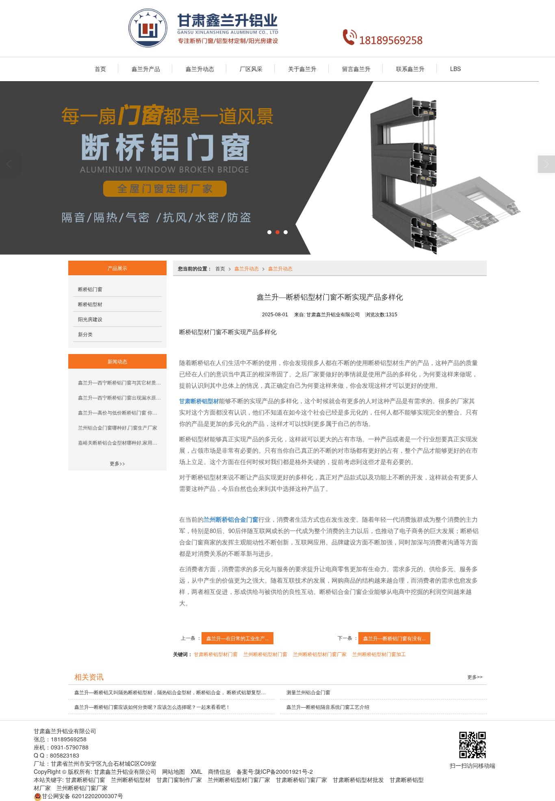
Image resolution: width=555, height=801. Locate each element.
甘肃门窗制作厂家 (179, 779)
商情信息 (219, 771)
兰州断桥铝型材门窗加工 (379, 653)
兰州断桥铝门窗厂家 (82, 788)
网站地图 (173, 771)
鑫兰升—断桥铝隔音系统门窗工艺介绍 (328, 706)
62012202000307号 (82, 796)
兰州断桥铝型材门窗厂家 (320, 653)
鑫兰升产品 (146, 69)
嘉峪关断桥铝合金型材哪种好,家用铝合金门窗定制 (120, 442)
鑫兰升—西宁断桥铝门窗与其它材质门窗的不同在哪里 (120, 382)
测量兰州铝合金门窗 (308, 692)
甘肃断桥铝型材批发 (358, 779)
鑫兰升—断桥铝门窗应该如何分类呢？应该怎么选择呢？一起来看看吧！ (152, 706)
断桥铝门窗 (90, 288)
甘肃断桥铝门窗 (85, 779)
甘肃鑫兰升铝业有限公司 (125, 771)
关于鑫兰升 (302, 69)
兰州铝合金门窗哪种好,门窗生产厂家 (117, 427)
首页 (100, 69)
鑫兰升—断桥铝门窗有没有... (394, 638)
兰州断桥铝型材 (131, 779)
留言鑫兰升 (356, 69)
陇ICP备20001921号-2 (284, 771)
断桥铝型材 (90, 303)
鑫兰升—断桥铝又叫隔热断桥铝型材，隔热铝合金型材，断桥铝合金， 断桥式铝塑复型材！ (172, 692)
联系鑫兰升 (410, 69)
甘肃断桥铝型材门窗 (216, 653)
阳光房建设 (90, 318)
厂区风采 (251, 69)
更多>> (117, 463)
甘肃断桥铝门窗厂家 (301, 779)
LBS (455, 69)
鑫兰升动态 (200, 69)
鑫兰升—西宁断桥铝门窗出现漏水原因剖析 (120, 397)
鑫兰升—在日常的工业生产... (237, 638)
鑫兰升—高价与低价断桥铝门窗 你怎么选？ (120, 412)
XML (196, 771)
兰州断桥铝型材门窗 (265, 653)
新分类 (85, 333)
